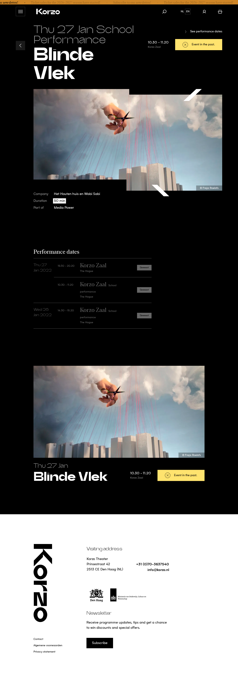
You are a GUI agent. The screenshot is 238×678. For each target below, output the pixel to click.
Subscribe (99, 643)
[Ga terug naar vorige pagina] (20, 45)
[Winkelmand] (220, 11)
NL (182, 11)
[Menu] (20, 11)
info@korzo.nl (158, 569)
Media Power (64, 207)
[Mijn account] (204, 11)
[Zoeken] (166, 11)
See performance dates (206, 31)
